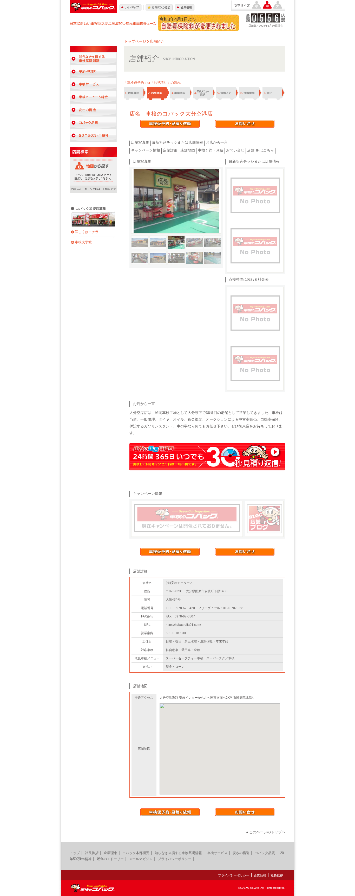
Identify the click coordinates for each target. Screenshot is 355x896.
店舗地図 (187, 150)
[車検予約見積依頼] (170, 124)
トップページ (135, 41)
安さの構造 (93, 110)
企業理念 (110, 853)
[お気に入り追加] (159, 7)
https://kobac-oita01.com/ (183, 625)
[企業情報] (185, 7)
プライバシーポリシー (175, 859)
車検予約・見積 (210, 150)
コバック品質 (93, 122)
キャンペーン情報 (145, 150)
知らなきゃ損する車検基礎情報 (178, 853)
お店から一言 (217, 142)
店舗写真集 (140, 142)
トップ (75, 853)
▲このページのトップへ (265, 832)
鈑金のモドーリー (110, 859)
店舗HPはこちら (260, 150)
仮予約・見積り (93, 71)
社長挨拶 (91, 853)
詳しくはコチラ (86, 232)
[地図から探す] (92, 167)
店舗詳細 (170, 150)
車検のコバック (93, 6)
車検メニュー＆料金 (93, 97)
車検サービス (93, 84)
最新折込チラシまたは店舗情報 (177, 142)
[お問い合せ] (244, 124)
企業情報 (260, 875)
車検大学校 (83, 242)
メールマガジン (141, 859)
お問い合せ (235, 150)
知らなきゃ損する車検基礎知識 (93, 59)
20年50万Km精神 (93, 135)
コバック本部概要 (135, 853)
